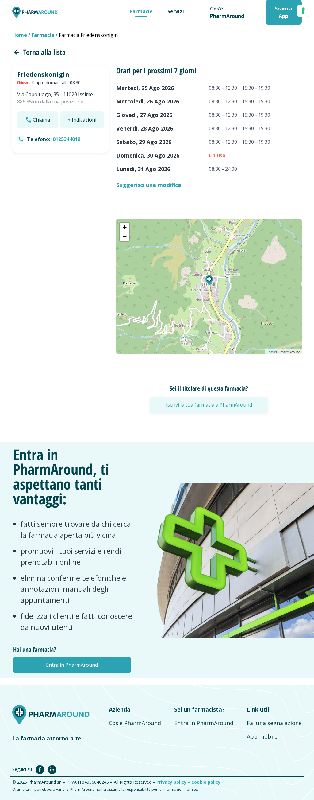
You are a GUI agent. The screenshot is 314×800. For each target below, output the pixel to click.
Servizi (175, 11)
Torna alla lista (44, 52)
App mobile (262, 736)
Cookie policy (205, 782)
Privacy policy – (173, 782)
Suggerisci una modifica (148, 185)
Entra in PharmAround (203, 723)
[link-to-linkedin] (52, 769)
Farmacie (141, 11)
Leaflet (272, 351)
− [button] (125, 236)
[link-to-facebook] (41, 769)
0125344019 (66, 139)
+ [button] (125, 227)
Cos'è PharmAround (135, 723)
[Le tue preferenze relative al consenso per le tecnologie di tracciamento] (303, 11)
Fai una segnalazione (274, 723)
